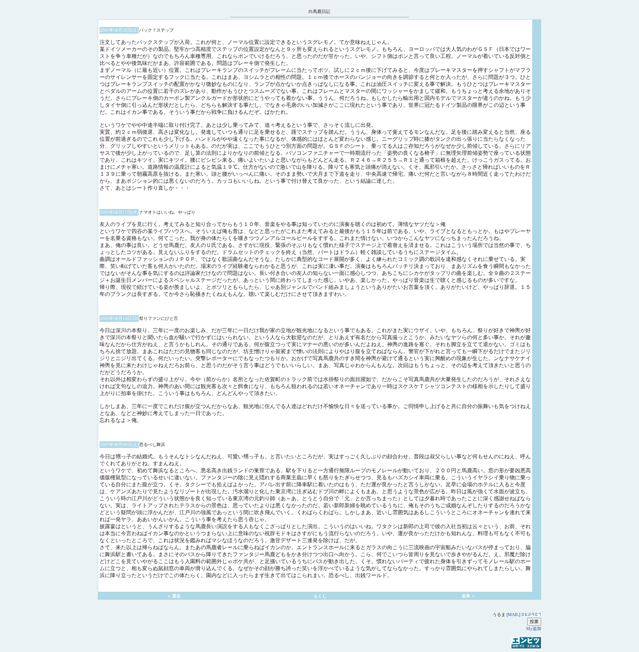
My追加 (533, 628)
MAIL (513, 614)
